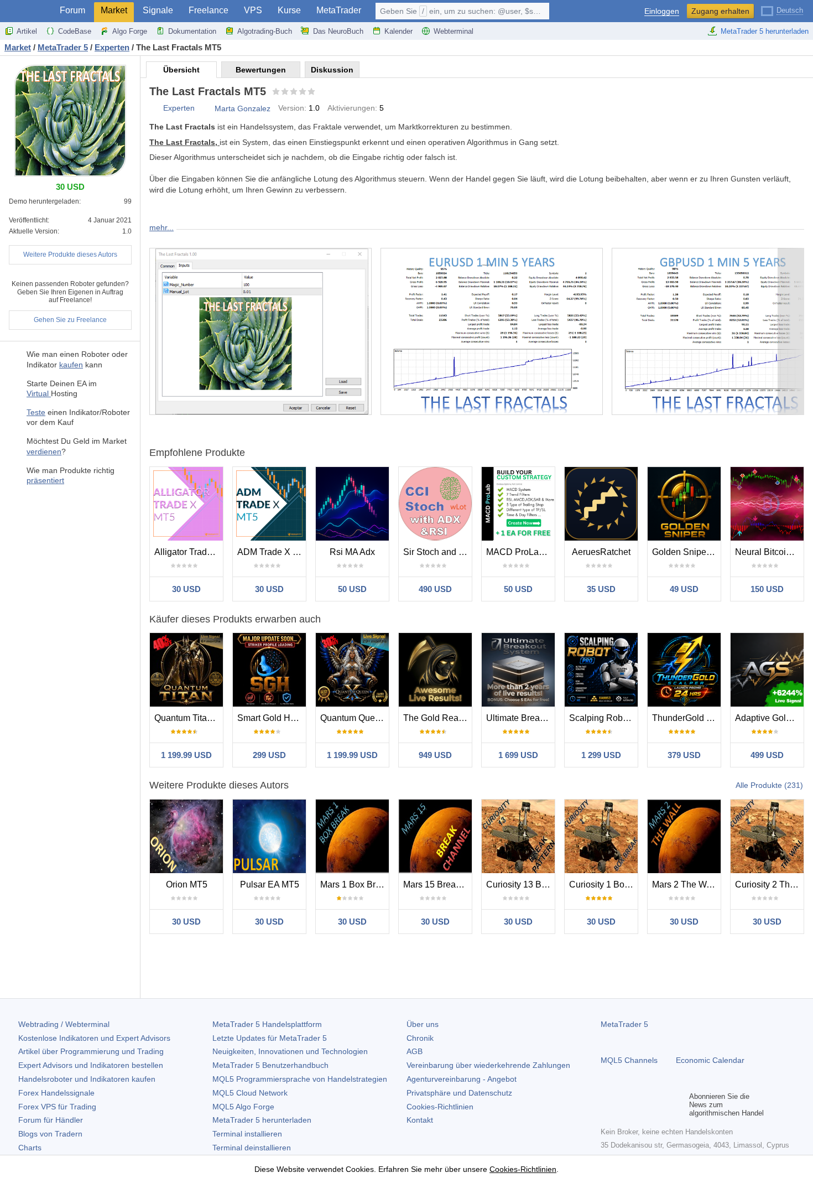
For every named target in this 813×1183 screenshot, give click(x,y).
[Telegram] (625, 1105)
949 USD (435, 755)
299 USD (269, 755)
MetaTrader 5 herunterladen (765, 31)
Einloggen (661, 11)
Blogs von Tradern (50, 1133)
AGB (414, 1051)
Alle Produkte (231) (769, 785)
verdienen (44, 451)
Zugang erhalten (720, 11)
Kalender (398, 31)
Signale (158, 10)
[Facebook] (607, 1105)
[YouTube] (660, 1105)
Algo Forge (129, 31)
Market (114, 10)
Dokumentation (192, 31)
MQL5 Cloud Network (250, 1092)
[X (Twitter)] (642, 1105)
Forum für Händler (50, 1119)
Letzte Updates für (269, 1038)
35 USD (601, 589)
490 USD (435, 589)
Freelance (208, 10)
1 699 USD (518, 755)
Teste (36, 412)
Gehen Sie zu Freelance (70, 320)
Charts (29, 1147)
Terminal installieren (247, 1133)
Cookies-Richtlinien (439, 1106)
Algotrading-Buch (264, 31)
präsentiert (45, 480)
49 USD (684, 589)
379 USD (684, 755)
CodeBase (74, 31)
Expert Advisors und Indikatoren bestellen (90, 1065)
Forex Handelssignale (56, 1092)
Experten (179, 107)
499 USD (767, 755)
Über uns (422, 1024)
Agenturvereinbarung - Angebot (461, 1079)
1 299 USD (601, 755)
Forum (72, 10)
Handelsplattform (267, 1024)
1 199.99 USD (186, 755)
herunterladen (261, 1119)
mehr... (161, 227)
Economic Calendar (710, 1060)
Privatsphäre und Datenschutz (459, 1092)
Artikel (27, 31)
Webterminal (453, 31)
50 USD (352, 589)
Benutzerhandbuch (270, 1065)
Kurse (289, 10)
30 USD (186, 589)
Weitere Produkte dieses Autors (70, 254)
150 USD (767, 589)
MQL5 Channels (629, 1060)
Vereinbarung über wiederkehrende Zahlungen (488, 1065)
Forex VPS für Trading (57, 1106)
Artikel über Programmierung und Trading (91, 1051)
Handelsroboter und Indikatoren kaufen (86, 1079)
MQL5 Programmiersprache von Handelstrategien (299, 1079)
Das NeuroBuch (338, 31)
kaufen (71, 364)
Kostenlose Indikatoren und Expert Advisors (94, 1038)
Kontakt (419, 1119)
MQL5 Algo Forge (243, 1106)
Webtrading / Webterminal (64, 1024)
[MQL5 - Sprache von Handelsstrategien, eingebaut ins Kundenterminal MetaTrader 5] (26, 11)
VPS (253, 10)
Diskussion (332, 69)
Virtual (39, 393)
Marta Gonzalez (242, 108)
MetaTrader (338, 10)
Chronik (420, 1038)
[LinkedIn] (678, 1105)
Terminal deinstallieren (251, 1147)
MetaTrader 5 (624, 1024)
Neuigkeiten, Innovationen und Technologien (290, 1051)
